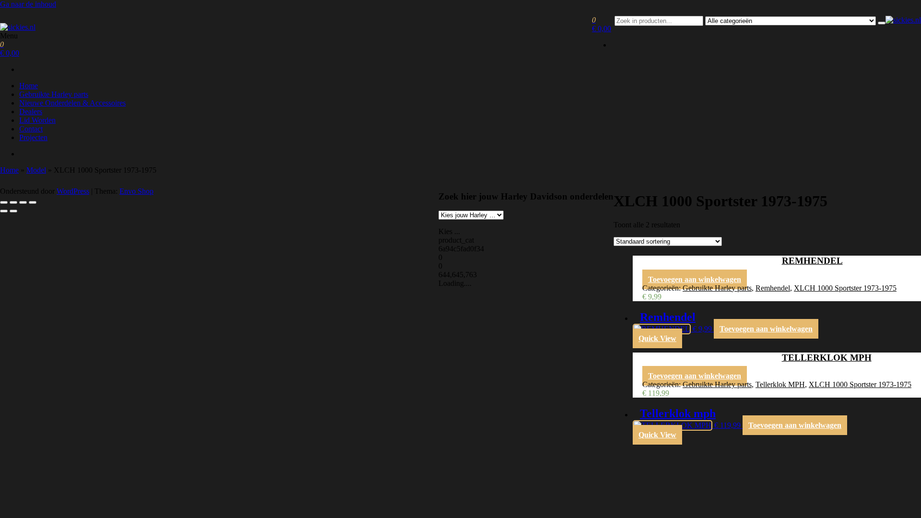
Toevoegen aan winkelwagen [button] (694, 279)
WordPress (73, 191)
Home (28, 86)
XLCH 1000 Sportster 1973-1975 (845, 288)
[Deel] (23, 202)
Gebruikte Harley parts (53, 94)
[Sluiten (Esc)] (32, 202)
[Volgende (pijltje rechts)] (13, 211)
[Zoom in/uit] (4, 202)
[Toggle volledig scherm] (13, 202)
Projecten (33, 137)
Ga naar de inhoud (28, 4)
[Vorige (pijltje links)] (4, 211)
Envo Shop (136, 191)
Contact (31, 129)
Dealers (30, 111)
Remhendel (773, 288)
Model (36, 170)
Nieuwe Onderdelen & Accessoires (72, 103)
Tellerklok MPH (780, 384)
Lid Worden (37, 120)
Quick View (657, 338)
